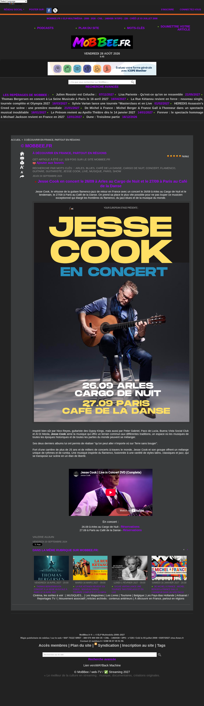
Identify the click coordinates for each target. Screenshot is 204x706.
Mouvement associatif (72, 598)
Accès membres (53, 645)
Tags (161, 645)
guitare (38, 171)
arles (80, 168)
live (85, 171)
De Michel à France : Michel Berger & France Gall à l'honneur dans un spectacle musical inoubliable (168, 589)
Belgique (139, 595)
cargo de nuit (133, 168)
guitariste (54, 171)
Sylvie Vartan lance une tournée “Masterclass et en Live (112, 103)
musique (95, 171)
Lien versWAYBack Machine (102, 665)
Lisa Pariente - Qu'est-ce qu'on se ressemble (151, 94)
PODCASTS (44, 28)
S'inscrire (167, 9)
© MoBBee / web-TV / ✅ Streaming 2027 (102, 672)
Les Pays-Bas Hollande (160, 595)
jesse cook (71, 171)
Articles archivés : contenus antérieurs (109, 598)
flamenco (167, 168)
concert (152, 168)
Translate (18, 4)
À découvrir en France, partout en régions (52, 140)
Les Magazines (95, 595)
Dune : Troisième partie (103, 117)
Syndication (108, 645)
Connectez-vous (190, 9)
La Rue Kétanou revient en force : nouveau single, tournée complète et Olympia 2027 (89, 589)
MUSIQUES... (75, 595)
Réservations (130, 526)
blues (90, 168)
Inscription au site (138, 645)
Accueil (15, 140)
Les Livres (112, 595)
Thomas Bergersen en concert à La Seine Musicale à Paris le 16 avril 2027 (54, 99)
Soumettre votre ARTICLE (175, 28)
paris (107, 171)
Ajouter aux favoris (50, 162)
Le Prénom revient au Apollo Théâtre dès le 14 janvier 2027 (93, 112)
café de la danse (109, 168)
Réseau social (13, 9)
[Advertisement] (102, 128)
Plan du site (88, 28)
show (117, 171)
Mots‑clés (135, 28)
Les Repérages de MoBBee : (26, 95)
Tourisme (126, 595)
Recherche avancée (102, 86)
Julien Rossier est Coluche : (77, 94)
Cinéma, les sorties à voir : (49, 595)
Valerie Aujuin (43, 536)
